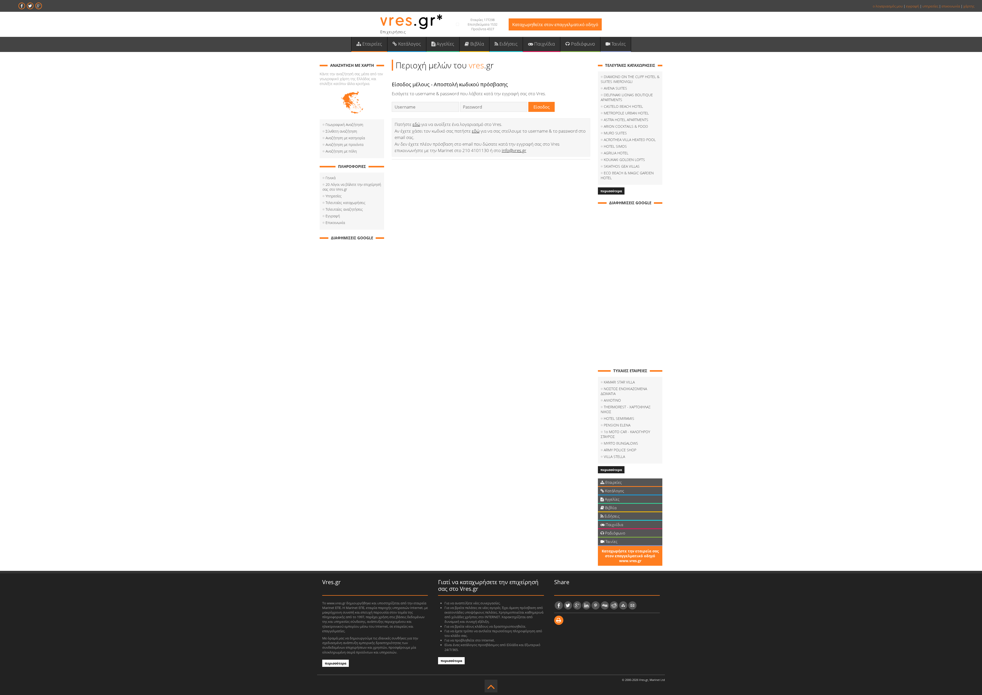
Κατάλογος (409, 44)
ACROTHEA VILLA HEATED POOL (630, 139)
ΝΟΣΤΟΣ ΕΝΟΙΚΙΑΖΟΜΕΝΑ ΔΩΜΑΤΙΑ (624, 391)
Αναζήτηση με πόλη (341, 151)
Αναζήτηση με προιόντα (344, 144)
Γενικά (331, 177)
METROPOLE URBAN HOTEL (626, 113)
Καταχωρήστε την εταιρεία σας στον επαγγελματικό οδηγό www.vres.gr (630, 556)
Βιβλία (476, 44)
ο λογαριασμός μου (888, 6)
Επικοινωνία (335, 222)
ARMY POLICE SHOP (620, 449)
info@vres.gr (514, 150)
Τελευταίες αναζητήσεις (344, 209)
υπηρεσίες (930, 6)
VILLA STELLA (614, 456)
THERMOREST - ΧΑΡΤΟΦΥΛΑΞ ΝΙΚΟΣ (625, 409)
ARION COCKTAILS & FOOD (626, 126)
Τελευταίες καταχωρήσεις (345, 202)
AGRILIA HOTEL (616, 153)
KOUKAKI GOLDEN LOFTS (624, 159)
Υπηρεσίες (334, 196)
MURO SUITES (615, 133)
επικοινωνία (951, 6)
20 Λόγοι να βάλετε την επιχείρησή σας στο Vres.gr (351, 187)
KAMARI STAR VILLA (619, 382)
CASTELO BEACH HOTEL (623, 106)
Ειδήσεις (508, 44)
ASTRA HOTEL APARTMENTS (626, 119)
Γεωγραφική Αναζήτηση (344, 124)
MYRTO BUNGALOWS (621, 443)
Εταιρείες (371, 44)
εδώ (416, 124)
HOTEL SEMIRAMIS (619, 418)
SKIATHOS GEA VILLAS (622, 166)
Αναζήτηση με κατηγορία (345, 137)
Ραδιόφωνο (582, 44)
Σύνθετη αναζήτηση (341, 131)
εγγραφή (912, 6)
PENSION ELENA (617, 425)
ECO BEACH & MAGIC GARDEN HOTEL (627, 175)
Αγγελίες (444, 44)
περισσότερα (611, 191)
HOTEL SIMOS (615, 146)
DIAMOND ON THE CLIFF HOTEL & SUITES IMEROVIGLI (630, 79)
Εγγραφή (333, 215)
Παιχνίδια (544, 44)
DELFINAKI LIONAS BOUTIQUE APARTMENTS (627, 97)
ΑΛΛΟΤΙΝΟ (612, 400)
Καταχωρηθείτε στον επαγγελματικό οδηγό (555, 24)
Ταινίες (618, 44)
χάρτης (968, 6)
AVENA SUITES (615, 88)
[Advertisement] (352, 321)
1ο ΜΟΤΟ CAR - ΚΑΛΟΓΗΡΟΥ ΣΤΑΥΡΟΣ (625, 434)
